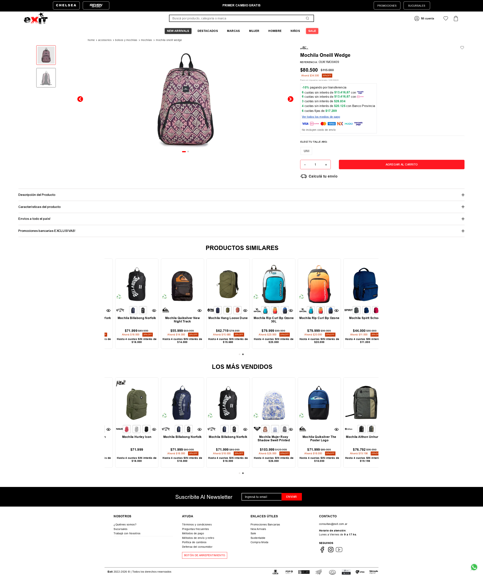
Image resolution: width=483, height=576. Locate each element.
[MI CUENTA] (425, 18)
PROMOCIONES (387, 5)
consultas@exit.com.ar (333, 523)
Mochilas (146, 40)
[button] (306, 151)
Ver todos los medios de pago (321, 116)
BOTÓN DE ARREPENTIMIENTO (204, 555)
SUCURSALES (416, 5)
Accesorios (105, 40)
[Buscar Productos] (308, 18)
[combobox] (241, 18)
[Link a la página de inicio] (91, 40)
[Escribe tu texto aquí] (318, 571)
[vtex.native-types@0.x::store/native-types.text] (275, 571)
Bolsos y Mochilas (126, 40)
